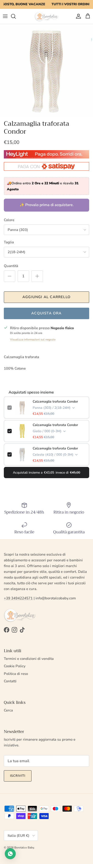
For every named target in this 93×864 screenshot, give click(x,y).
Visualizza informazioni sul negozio (33, 339)
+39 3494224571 (18, 598)
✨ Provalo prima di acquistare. (47, 205)
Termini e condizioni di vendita (29, 658)
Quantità (11, 265)
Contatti (10, 681)
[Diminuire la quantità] (9, 276)
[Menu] (5, 16)
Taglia (9, 242)
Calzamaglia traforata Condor (55, 401)
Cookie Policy (15, 666)
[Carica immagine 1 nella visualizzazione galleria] (46, 70)
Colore (9, 220)
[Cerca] (15, 16)
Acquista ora (46, 313)
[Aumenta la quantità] (37, 276)
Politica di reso (16, 673)
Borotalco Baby (24, 847)
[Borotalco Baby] (46, 16)
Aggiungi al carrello (46, 297)
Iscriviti (17, 776)
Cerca (8, 710)
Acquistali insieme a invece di (46, 472)
